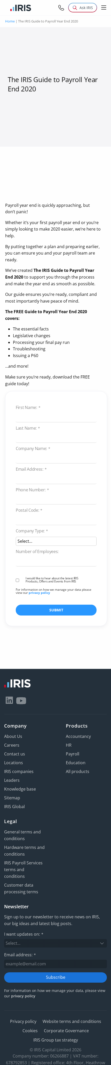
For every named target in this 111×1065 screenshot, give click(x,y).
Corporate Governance (66, 1031)
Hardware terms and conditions (24, 851)
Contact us (14, 754)
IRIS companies (19, 771)
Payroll (72, 754)
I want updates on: (23, 934)
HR (69, 745)
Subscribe (55, 977)
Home (10, 21)
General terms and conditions (22, 835)
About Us (13, 736)
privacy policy (39, 592)
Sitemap (12, 798)
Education (75, 763)
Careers (11, 745)
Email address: (20, 955)
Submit (56, 610)
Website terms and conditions (72, 1021)
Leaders (12, 780)
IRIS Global (14, 806)
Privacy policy (23, 1021)
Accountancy (78, 736)
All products (77, 771)
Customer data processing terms (21, 888)
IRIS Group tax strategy (55, 1040)
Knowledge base (20, 789)
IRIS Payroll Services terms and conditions (23, 869)
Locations (13, 763)
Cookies (30, 1031)
